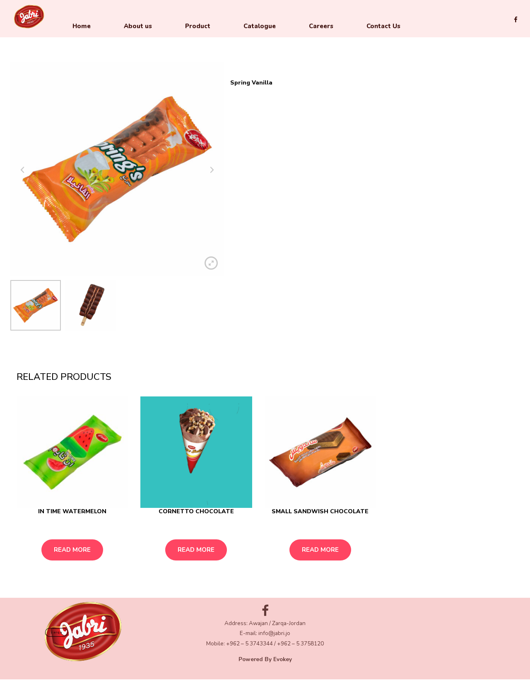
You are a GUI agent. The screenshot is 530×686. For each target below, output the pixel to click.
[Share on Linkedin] (508, 348)
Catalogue (259, 26)
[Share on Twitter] (495, 348)
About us (138, 26)
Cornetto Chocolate (196, 511)
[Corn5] (196, 452)
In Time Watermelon (72, 511)
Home (81, 26)
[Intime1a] (72, 452)
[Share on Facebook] (484, 348)
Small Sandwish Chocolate (320, 511)
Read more (72, 550)
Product (197, 26)
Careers (321, 26)
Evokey (282, 659)
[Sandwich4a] (320, 452)
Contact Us (383, 26)
